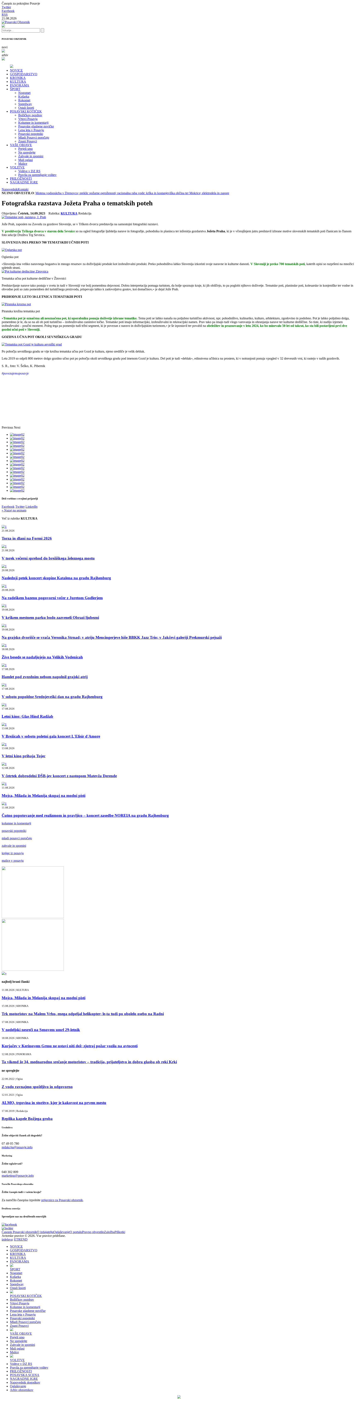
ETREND (21, 1239)
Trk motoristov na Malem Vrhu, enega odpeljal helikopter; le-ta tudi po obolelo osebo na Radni (83, 1014)
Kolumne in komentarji (33, 122)
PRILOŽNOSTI (21, 178)
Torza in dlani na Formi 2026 (27, 538)
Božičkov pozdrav (30, 115)
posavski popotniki (14, 831)
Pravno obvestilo (93, 1232)
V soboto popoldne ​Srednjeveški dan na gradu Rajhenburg (52, 696)
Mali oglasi (25, 160)
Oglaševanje (61, 1232)
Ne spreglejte (26, 152)
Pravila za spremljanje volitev (37, 175)
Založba (109, 1232)
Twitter (6, 7)
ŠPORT (15, 89)
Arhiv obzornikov (21, 1390)
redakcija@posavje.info (17, 1147)
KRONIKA (18, 78)
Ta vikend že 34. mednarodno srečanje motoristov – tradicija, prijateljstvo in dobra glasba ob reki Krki (89, 1062)
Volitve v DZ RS (29, 171)
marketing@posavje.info (18, 1175)
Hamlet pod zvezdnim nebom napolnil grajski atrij (45, 677)
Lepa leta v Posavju (31, 130)
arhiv (5, 55)
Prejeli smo (25, 148)
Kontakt (23, 189)
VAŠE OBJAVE (21, 145)
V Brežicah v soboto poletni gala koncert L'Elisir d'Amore (51, 736)
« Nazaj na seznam (14, 510)
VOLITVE (17, 167)
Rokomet (24, 100)
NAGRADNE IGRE (24, 182)
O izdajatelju (45, 1232)
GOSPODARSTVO (23, 74)
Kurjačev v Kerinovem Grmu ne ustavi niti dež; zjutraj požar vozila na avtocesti (70, 1046)
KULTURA (18, 81)
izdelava (7, 1239)
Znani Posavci (27, 141)
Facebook (8, 11)
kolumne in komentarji (16, 823)
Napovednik (10, 189)
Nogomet (24, 93)
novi (4, 47)
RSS (5, 14)
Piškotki (120, 1232)
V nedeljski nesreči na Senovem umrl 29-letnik (41, 1030)
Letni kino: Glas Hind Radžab (27, 716)
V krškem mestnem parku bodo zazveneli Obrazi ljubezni (50, 617)
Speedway (25, 104)
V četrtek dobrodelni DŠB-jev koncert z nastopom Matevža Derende (59, 776)
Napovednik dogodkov (25, 1382)
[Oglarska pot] (12, 250)
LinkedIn (31, 506)
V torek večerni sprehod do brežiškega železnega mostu (48, 558)
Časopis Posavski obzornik (19, 1232)
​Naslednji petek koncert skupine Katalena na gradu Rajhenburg (56, 578)
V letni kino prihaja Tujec (23, 756)
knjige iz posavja (13, 853)
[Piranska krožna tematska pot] (16, 304)
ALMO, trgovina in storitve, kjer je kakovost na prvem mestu (54, 1102)
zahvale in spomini (14, 845)
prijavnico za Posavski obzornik (62, 1200)
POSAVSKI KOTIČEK (26, 111)
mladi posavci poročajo (17, 838)
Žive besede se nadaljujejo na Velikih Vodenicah (42, 657)
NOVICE (16, 70)
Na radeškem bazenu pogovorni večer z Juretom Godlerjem (52, 598)
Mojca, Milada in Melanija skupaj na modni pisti (43, 795)
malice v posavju (13, 860)
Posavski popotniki (30, 134)
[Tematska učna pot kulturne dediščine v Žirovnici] (25, 271)
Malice (22, 163)
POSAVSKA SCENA (24, 1375)
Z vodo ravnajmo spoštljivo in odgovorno (37, 1087)
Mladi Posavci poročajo (33, 137)
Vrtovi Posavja (27, 119)
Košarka (23, 96)
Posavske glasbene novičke (36, 126)
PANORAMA (19, 85)
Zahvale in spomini (30, 156)
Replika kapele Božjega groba (27, 1118)
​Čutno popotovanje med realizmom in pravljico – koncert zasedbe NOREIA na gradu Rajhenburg (85, 815)
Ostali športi (26, 107)
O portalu (76, 1232)
